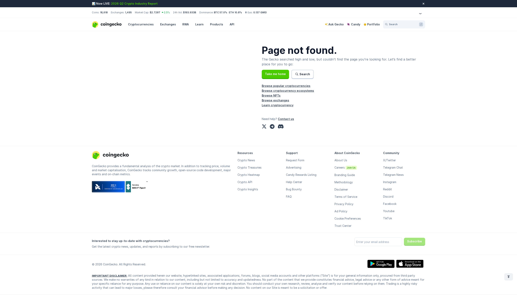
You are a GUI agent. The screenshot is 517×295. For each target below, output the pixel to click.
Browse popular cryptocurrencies (286, 86)
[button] (275, 74)
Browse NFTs (271, 95)
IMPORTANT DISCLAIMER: (109, 275)
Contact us (286, 119)
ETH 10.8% (235, 12)
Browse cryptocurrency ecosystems (288, 90)
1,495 (128, 12)
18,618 (104, 12)
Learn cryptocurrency (277, 105)
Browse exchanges (275, 100)
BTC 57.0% (220, 12)
